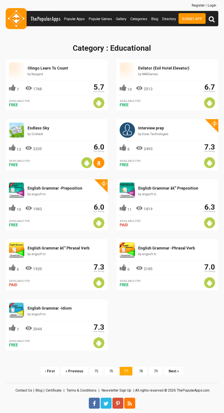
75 (96, 371)
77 (126, 371)
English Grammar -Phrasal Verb (166, 248)
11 (129, 209)
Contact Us (24, 390)
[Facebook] (94, 403)
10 (129, 89)
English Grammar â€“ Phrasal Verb (58, 248)
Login (212, 5)
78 (141, 371)
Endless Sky (38, 128)
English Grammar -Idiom (50, 308)
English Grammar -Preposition (55, 188)
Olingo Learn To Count (48, 68)
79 (156, 371)
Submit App (192, 19)
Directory (169, 19)
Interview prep (151, 128)
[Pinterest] (117, 403)
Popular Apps (74, 19)
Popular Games (100, 19)
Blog (154, 19)
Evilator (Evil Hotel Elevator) (163, 68)
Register (198, 5)
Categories (138, 19)
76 (111, 371)
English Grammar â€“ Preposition (168, 188)
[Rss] (129, 403)
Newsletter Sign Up (116, 390)
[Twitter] (106, 403)
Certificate (53, 390)
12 (19, 149)
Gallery (121, 19)
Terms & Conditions (81, 390)
